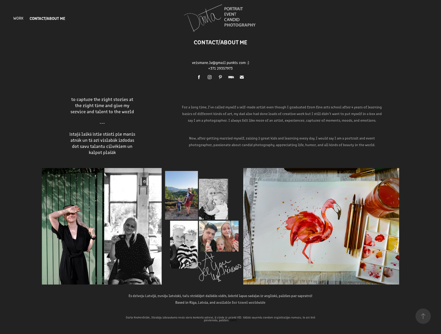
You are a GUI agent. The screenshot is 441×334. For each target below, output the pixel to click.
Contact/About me (47, 18)
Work (18, 18)
